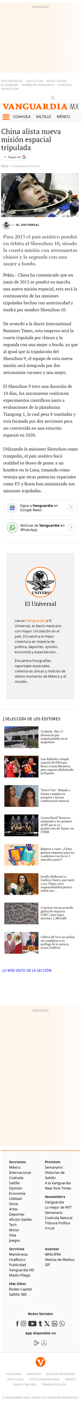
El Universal (28, 225)
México (63, 116)
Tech (4, 166)
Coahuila (21, 116)
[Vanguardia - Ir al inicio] (40, 107)
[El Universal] (40, 582)
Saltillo (43, 116)
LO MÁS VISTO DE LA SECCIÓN (26, 970)
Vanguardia (35, 620)
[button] (6, 117)
